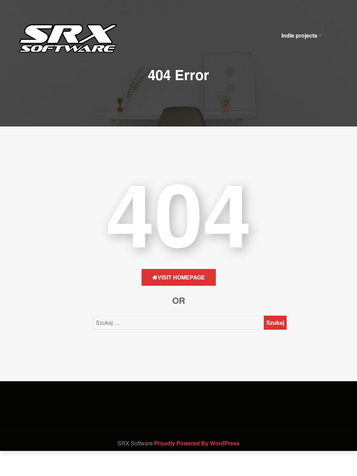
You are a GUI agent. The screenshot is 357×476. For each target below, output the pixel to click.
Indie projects (299, 35)
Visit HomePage (181, 277)
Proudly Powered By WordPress (197, 443)
